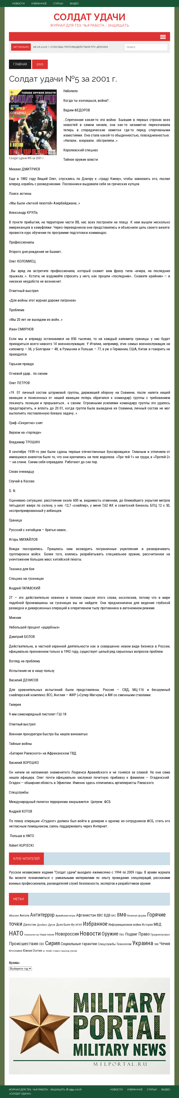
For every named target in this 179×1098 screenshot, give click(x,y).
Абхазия (14, 915)
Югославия (15, 950)
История (147, 924)
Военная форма (136, 915)
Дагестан (29, 925)
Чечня (165, 943)
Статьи (58, 3)
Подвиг (131, 934)
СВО (41, 944)
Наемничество (31, 934)
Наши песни (47, 934)
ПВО (121, 934)
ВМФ (121, 915)
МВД (157, 924)
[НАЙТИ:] (146, 47)
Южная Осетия (32, 950)
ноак (49, 950)
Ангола (24, 915)
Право (144, 934)
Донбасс (42, 924)
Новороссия (67, 934)
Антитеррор (42, 915)
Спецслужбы (107, 944)
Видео (74, 3)
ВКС (113, 915)
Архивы (14, 963)
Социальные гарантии (79, 943)
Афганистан (86, 915)
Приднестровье (160, 934)
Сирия (52, 943)
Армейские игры (65, 915)
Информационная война (124, 925)
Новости (18, 3)
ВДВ (107, 915)
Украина (142, 943)
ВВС (100, 915)
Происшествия (23, 943)
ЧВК (156, 944)
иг (44, 951)
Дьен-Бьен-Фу (65, 924)
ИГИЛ (79, 924)
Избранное (39, 3)
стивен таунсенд (61, 951)
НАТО (16, 933)
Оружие (110, 934)
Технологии (124, 944)
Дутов (51, 924)
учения (73, 951)
